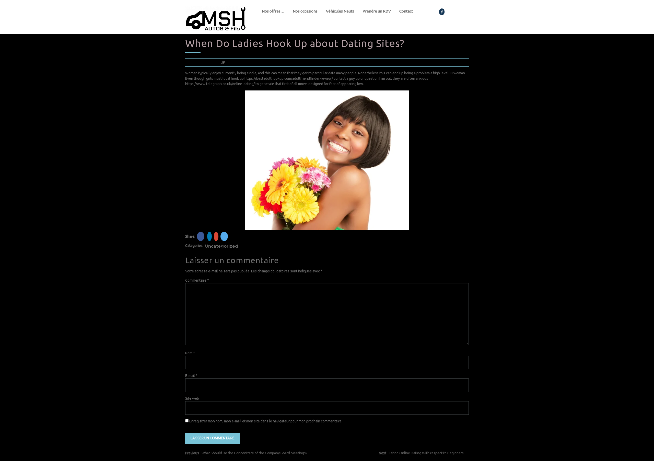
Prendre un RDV (377, 11)
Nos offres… (273, 11)
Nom (190, 353)
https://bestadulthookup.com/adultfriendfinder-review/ (288, 78)
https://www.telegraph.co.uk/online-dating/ (220, 84)
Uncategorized (221, 246)
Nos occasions (305, 11)
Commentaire (197, 280)
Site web (192, 398)
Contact (406, 11)
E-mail (191, 376)
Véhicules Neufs (340, 11)
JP (223, 62)
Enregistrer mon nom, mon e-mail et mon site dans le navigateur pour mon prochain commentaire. (265, 421)
